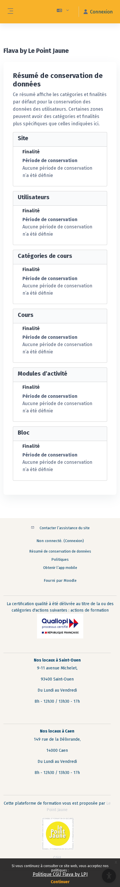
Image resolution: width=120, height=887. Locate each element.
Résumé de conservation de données (60, 551)
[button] (63, 12)
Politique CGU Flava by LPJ (60, 874)
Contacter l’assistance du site (65, 528)
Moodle (70, 580)
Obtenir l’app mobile (60, 567)
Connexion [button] (101, 12)
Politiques (60, 559)
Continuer (60, 881)
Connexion (73, 541)
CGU (57, 857)
